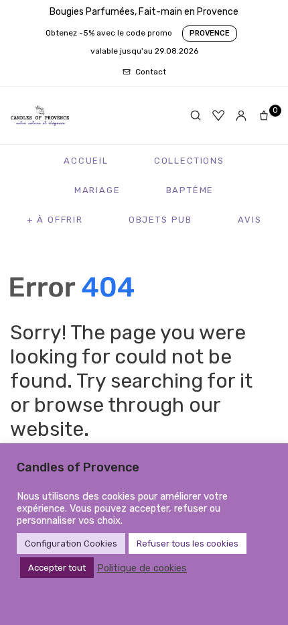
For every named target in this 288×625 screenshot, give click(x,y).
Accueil (86, 161)
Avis (249, 220)
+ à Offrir (55, 220)
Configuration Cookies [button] (71, 543)
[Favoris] (218, 115)
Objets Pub (160, 220)
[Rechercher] (195, 115)
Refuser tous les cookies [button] (187, 543)
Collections (189, 161)
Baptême (190, 190)
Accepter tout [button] (57, 568)
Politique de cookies (142, 568)
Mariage (97, 190)
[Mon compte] (241, 115)
